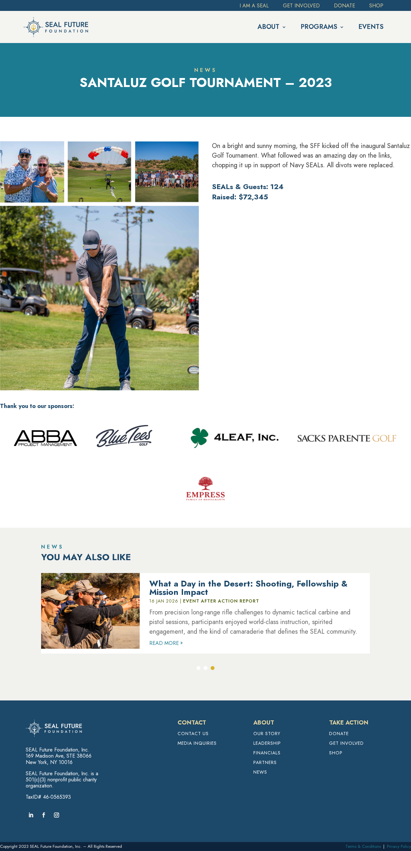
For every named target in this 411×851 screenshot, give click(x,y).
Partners (265, 763)
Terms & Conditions (363, 846)
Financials (267, 753)
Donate (344, 6)
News (260, 772)
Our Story (266, 734)
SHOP (336, 753)
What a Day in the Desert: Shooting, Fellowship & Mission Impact (248, 587)
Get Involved (301, 6)
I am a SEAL (254, 6)
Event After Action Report (221, 601)
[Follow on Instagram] (56, 815)
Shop (376, 6)
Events (370, 26)
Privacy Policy (399, 846)
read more (164, 643)
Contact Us (193, 734)
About (268, 26)
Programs (319, 26)
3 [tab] (212, 668)
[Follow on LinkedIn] (31, 815)
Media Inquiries (197, 743)
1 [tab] (198, 668)
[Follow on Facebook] (44, 815)
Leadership (267, 743)
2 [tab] (205, 668)
